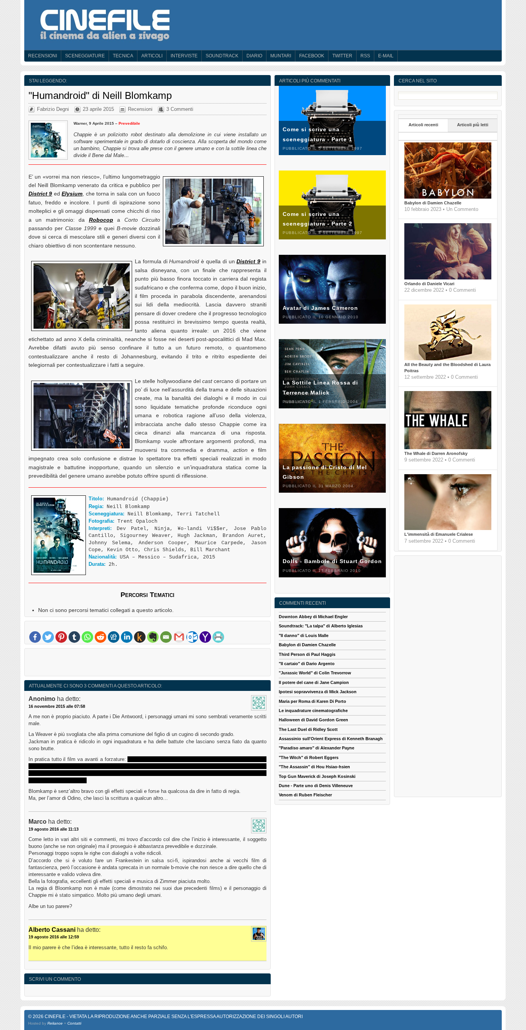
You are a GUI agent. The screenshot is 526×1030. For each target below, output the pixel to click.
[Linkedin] (126, 637)
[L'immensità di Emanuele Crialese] (447, 528)
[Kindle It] (140, 637)
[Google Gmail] (179, 637)
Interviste (184, 56)
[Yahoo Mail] (205, 637)
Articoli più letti (472, 124)
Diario (254, 56)
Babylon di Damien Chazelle (432, 203)
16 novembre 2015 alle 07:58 (56, 706)
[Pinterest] (61, 637)
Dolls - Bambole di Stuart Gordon (332, 561)
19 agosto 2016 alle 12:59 (53, 937)
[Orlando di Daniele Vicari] (447, 278)
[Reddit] (100, 637)
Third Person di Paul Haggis (307, 654)
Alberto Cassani (51, 929)
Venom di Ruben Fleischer (305, 795)
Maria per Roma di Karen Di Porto (312, 701)
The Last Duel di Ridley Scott (308, 729)
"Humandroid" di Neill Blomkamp (100, 95)
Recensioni (42, 56)
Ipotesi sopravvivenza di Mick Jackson (318, 691)
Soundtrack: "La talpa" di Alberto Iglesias (321, 626)
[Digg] (113, 637)
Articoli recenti (423, 124)
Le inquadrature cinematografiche (313, 710)
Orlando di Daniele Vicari (429, 283)
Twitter (342, 56)
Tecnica (123, 56)
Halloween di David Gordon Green (313, 719)
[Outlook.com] (192, 637)
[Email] (166, 637)
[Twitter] (48, 637)
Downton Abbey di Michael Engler (313, 616)
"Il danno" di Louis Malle (303, 635)
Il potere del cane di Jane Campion (314, 682)
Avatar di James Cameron (320, 308)
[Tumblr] (74, 637)
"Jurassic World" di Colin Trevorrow (315, 673)
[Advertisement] (147, 664)
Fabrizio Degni (53, 109)
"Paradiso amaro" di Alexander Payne (316, 748)
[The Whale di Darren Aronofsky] (447, 447)
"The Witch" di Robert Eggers (308, 757)
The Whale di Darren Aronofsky (435, 453)
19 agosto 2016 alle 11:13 (53, 829)
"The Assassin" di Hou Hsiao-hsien (314, 766)
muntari (280, 56)
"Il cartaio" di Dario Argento (307, 663)
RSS (365, 56)
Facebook (311, 56)
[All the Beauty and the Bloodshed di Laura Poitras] (447, 358)
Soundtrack (222, 56)
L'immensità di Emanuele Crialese (438, 534)
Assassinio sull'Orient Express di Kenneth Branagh (331, 738)
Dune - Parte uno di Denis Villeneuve (316, 785)
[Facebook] (35, 637)
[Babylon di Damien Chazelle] (447, 197)
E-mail (386, 56)
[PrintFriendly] (218, 637)
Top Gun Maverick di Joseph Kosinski (317, 776)
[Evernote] (153, 637)
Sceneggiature (85, 56)
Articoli (151, 56)
